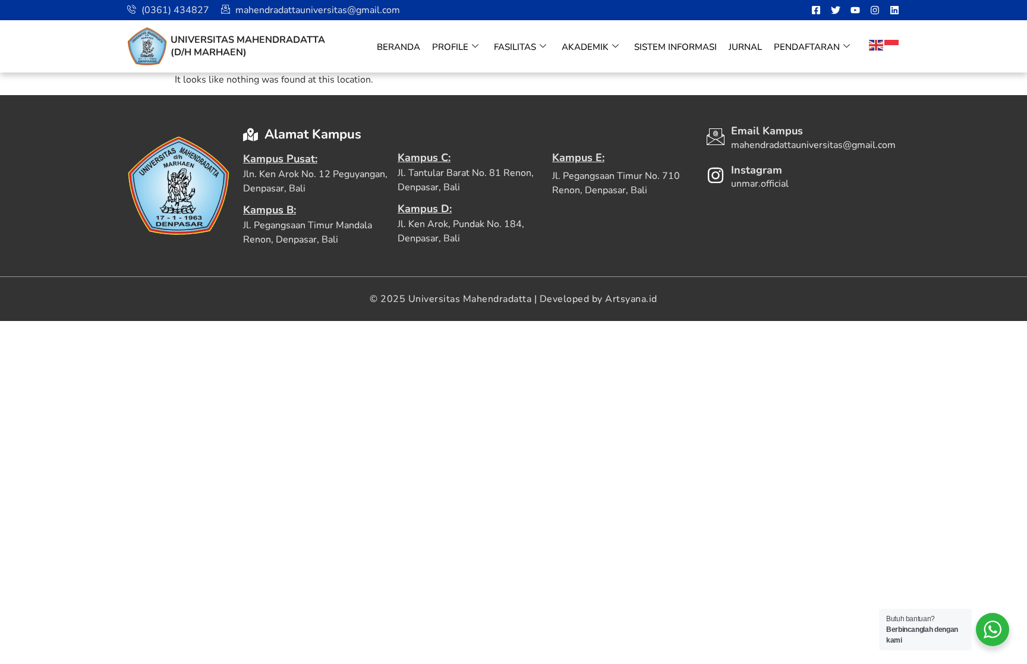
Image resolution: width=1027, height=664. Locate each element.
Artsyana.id (631, 299)
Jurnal (745, 47)
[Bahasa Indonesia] (892, 44)
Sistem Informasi (675, 47)
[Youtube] (855, 10)
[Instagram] (875, 10)
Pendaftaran (807, 47)
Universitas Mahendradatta (248, 39)
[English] (876, 44)
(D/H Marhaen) (209, 52)
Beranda (398, 47)
